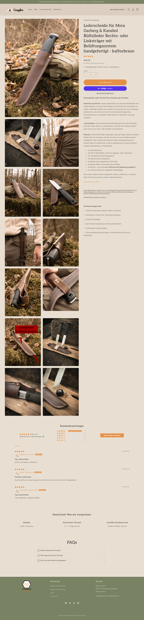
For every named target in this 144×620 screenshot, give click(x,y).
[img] (19, 451)
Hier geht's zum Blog (91, 181)
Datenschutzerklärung (57, 589)
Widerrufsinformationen (58, 586)
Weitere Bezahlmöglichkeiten (105, 93)
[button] (129, 9)
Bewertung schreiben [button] (112, 435)
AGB (51, 593)
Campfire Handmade (68, 615)
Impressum (54, 596)
